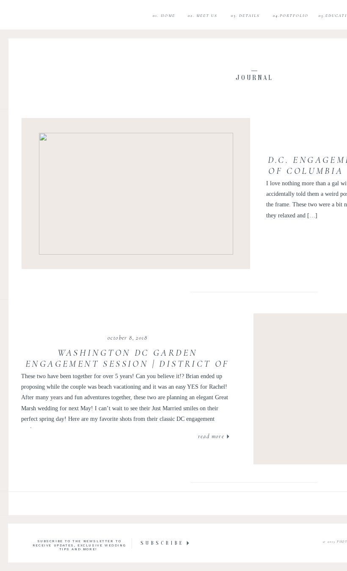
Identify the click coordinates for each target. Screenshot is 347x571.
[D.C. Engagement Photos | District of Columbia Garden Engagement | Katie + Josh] (136, 194)
